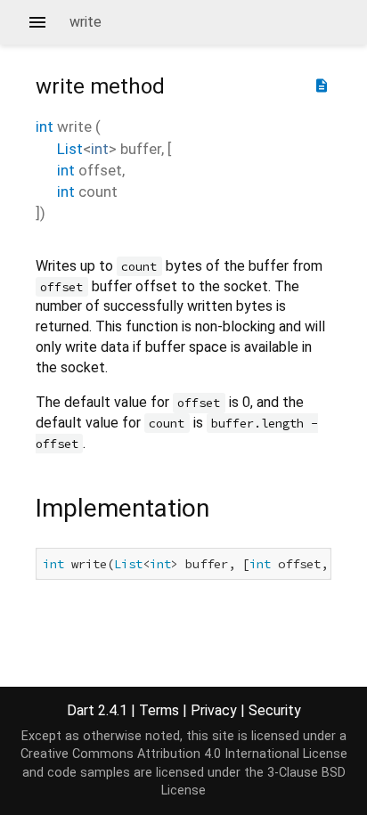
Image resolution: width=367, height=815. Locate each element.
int (44, 126)
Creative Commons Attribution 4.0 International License (183, 754)
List (70, 149)
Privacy (214, 710)
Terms (159, 710)
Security (275, 710)
